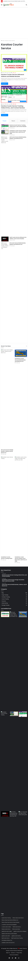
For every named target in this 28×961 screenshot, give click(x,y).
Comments (22, 120)
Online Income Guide (16, 929)
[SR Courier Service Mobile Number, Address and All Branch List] (5, 292)
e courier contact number (6, 926)
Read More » (4, 83)
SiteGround (20, 950)
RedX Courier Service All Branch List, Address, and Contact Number (18, 238)
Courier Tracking (5, 599)
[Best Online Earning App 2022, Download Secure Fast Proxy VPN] (14, 860)
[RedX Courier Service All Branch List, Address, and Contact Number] (5, 239)
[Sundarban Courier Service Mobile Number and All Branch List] (21, 353)
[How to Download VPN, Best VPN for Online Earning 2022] (23, 860)
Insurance (4, 601)
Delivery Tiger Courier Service (18, 917)
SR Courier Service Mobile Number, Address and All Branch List (18, 243)
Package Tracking (5, 605)
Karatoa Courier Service (6, 929)
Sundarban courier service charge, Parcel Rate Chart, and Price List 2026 (18, 132)
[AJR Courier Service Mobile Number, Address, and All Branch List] (5, 186)
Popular (4, 120)
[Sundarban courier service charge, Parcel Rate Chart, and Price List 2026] (5, 132)
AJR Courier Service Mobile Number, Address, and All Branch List (18, 137)
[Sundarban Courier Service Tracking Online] (7, 506)
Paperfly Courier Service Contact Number (9, 933)
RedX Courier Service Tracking (17, 938)
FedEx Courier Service (17, 926)
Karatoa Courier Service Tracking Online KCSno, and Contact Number (13, 107)
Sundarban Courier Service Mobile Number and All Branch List (20, 360)
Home (3, 40)
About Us (8, 952)
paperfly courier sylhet (6, 935)
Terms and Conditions (14, 954)
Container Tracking (6, 596)
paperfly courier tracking (16, 935)
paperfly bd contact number (7, 931)
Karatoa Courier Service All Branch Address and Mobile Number (12, 75)
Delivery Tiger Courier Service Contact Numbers (10, 922)
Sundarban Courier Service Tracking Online (6, 557)
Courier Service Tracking (6, 917)
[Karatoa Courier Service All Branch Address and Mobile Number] (5, 614)
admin (3, 72)
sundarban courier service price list (8, 942)
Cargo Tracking (5, 594)
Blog (3, 592)
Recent (13, 120)
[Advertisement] (14, 23)
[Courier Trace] (8, 4)
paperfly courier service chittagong (20, 931)
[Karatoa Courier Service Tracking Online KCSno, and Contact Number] (5, 126)
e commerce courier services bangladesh (9, 924)
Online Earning (5, 603)
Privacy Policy (19, 952)
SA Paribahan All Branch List (7, 940)
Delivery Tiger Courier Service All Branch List (10, 920)
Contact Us (13, 952)
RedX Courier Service (6, 938)
